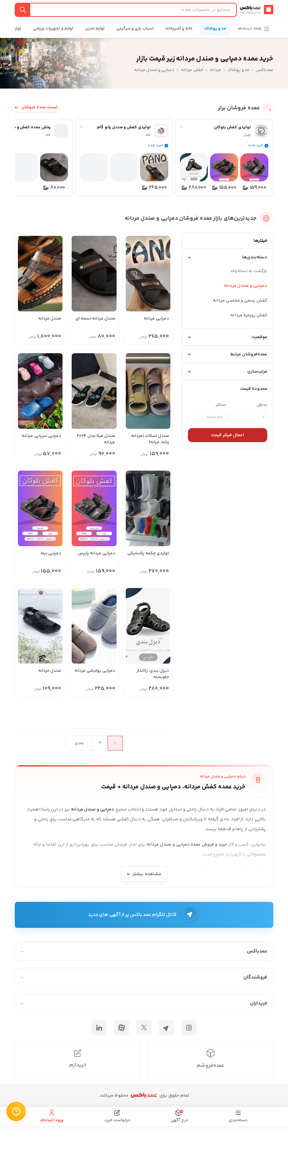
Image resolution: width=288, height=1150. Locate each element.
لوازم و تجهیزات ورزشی (53, 28)
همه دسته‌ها (249, 28)
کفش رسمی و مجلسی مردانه (240, 300)
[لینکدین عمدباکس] (99, 1027)
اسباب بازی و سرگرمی (134, 28)
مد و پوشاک (215, 28)
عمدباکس (264, 70)
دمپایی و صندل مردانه (245, 285)
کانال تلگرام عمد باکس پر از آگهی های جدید (132, 915)
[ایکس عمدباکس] (144, 1027)
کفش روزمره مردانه (248, 315)
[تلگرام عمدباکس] (166, 1027)
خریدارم (77, 1065)
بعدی (79, 743)
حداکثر (221, 405)
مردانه (215, 70)
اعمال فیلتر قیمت (227, 435)
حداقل (262, 405)
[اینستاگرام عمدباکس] (189, 1027)
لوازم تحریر (94, 28)
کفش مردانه (192, 70)
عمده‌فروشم (210, 1065)
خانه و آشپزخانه (178, 28)
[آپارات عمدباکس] (121, 1027)
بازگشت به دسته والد (248, 271)
